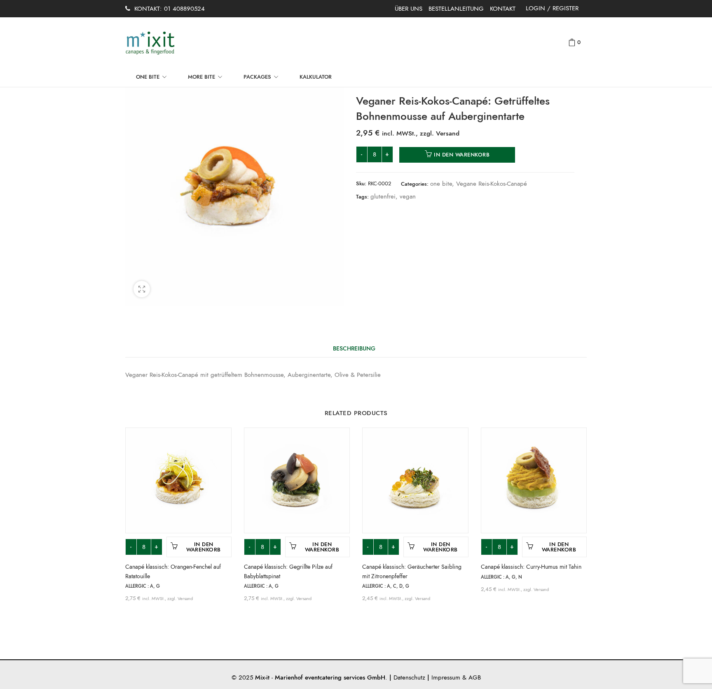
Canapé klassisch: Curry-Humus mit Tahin (531, 567)
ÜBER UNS (408, 9)
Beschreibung (354, 349)
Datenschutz (409, 677)
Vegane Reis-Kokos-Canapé (491, 184)
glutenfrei (383, 196)
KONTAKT (502, 9)
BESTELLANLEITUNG (456, 9)
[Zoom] (142, 289)
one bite (441, 184)
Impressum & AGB (456, 677)
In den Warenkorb (462, 155)
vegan (408, 196)
